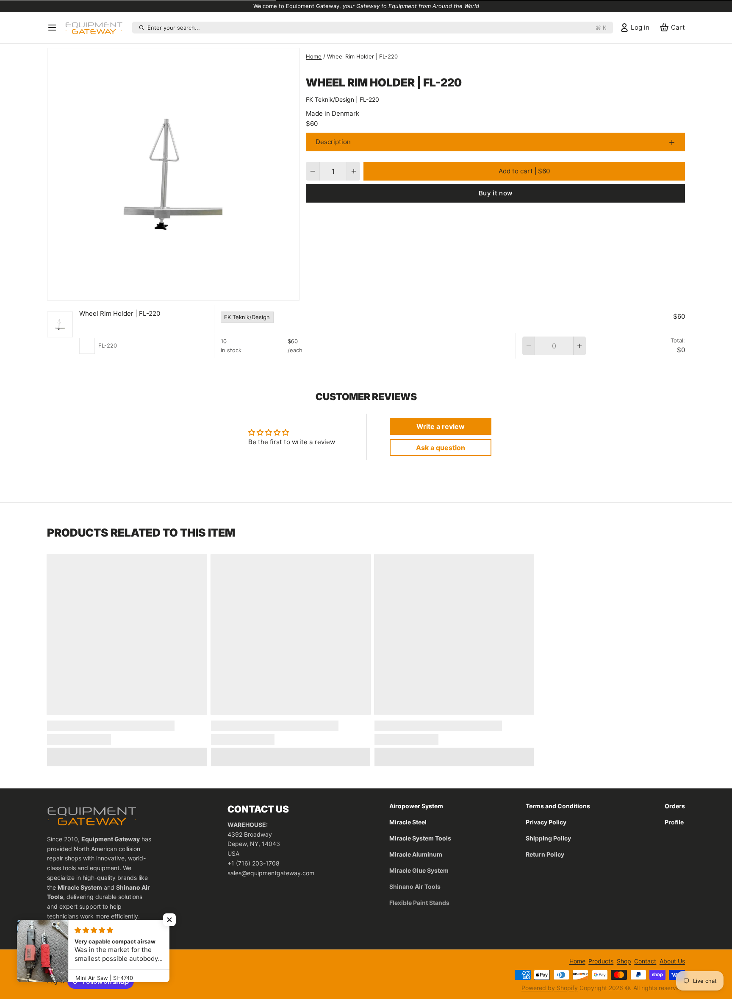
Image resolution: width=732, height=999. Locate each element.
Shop (624, 961)
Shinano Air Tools (415, 886)
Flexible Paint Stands (419, 902)
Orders (675, 806)
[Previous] (158, 291)
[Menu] (54, 27)
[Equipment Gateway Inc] (97, 27)
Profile (674, 822)
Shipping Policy (548, 838)
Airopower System (416, 806)
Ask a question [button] (440, 447)
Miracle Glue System (419, 870)
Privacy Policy (546, 822)
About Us (672, 961)
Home (314, 56)
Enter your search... (376, 27)
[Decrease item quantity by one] (312, 171)
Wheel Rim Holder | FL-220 (119, 313)
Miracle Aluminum (415, 854)
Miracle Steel (408, 822)
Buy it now (496, 193)
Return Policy (545, 854)
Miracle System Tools (420, 838)
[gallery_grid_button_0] (170, 291)
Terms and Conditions (558, 806)
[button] (524, 171)
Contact (645, 961)
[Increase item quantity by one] (353, 171)
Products (600, 961)
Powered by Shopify (549, 987)
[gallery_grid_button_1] (180, 291)
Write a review (440, 426)
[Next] (189, 291)
